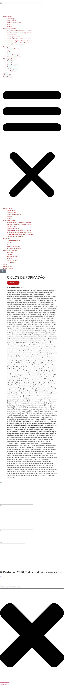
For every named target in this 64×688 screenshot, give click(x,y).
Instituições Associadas (14, 23)
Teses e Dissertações (13, 55)
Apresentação (11, 19)
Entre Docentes (8, 77)
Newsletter (10, 61)
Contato (9, 27)
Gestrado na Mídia (12, 65)
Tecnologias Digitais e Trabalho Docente (19, 41)
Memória (9, 25)
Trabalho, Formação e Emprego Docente (19, 33)
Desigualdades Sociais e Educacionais (19, 31)
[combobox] (32, 587)
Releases (13, 71)
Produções (6, 47)
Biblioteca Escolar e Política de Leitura (19, 39)
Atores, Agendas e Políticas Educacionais (20, 43)
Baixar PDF (13, 282)
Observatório (7, 75)
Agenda (5, 73)
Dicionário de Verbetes (14, 57)
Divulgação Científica (10, 59)
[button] (32, 142)
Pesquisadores (11, 21)
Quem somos (7, 17)
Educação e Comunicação (15, 45)
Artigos (9, 51)
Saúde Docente (11, 35)
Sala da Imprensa (12, 69)
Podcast (9, 63)
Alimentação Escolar (13, 37)
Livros (8, 53)
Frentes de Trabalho (9, 29)
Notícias (9, 67)
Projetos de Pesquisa (13, 49)
